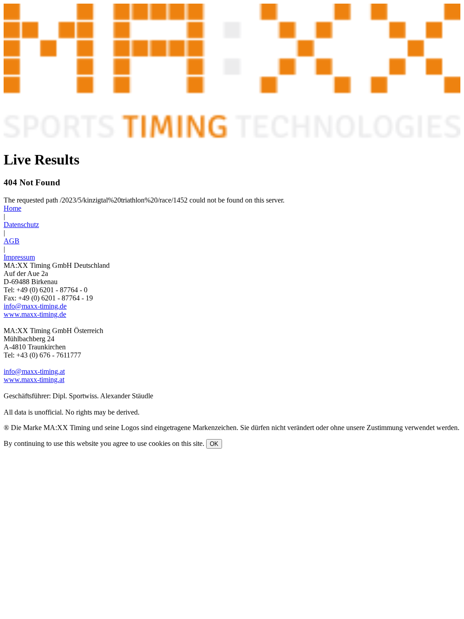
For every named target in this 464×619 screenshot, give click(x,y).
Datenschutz (21, 224)
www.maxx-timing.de (35, 314)
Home (12, 208)
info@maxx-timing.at (34, 371)
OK (214, 443)
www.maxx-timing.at (34, 379)
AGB (11, 241)
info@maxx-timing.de (35, 306)
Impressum (19, 257)
